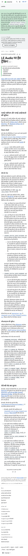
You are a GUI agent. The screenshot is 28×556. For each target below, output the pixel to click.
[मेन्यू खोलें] (2, 2)
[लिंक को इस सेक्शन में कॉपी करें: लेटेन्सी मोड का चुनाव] (17, 386)
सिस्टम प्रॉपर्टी (14, 122)
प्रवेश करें (24, 1)
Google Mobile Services (6, 537)
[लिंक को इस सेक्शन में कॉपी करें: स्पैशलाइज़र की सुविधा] (15, 322)
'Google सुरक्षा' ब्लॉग (5, 516)
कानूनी (16, 547)
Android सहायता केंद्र (5, 529)
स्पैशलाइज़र (19, 324)
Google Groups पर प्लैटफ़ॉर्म (7, 518)
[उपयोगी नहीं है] (19, 54)
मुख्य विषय (12, 51)
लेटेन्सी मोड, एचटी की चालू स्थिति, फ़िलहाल (12, 392)
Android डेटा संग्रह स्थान (6, 490)
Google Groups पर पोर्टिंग (6, 523)
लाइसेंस (21, 547)
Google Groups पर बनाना (6, 521)
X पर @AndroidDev (5, 511)
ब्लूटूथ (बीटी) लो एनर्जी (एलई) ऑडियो (10, 79)
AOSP (2, 51)
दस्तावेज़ (3, 6)
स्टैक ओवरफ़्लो (4, 539)
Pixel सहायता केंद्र (4, 532)
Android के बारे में (5, 547)
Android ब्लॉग (4, 514)
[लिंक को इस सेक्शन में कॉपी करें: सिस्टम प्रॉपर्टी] (10, 130)
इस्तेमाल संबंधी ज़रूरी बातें (6, 493)
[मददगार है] (17, 54)
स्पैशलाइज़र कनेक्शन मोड (16, 124)
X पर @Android (4, 509)
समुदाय (12, 547)
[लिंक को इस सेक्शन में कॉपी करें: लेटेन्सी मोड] (9, 173)
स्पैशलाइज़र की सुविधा (6, 394)
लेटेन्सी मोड (4, 124)
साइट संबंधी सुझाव (10, 549)
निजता (3, 549)
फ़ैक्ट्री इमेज (3, 500)
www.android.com (5, 534)
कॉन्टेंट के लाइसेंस (20, 478)
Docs (7, 51)
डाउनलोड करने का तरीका (6, 495)
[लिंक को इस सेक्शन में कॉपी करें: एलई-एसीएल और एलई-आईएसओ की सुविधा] (9, 115)
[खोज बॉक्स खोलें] (17, 2)
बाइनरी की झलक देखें (5, 498)
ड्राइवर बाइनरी (3, 502)
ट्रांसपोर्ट (21, 142)
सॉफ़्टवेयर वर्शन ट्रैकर (5, 541)
